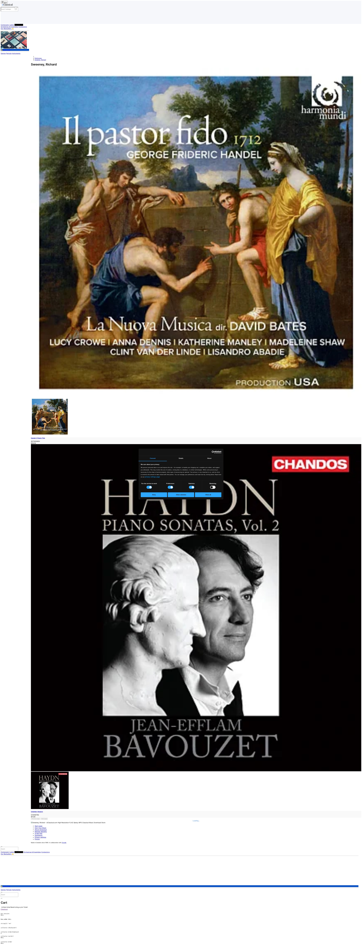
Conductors (22, 27)
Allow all (208, 495)
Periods (9, 53)
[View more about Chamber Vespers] (196, 771)
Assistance (38, 835)
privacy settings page (152, 477)
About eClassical (41, 830)
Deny (154, 495)
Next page (44, 818)
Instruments (16, 53)
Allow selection (181, 495)
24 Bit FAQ (38, 833)
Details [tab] (181, 458)
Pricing (37, 839)
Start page (38, 826)
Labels (11, 25)
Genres (3, 53)
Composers (5, 25)
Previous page (35, 818)
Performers (19, 25)
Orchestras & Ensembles (9, 27)
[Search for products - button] (16, 8)
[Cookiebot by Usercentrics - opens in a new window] (213, 452)
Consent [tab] (153, 458)
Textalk (64, 842)
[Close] (1, 846)
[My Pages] (4, 21)
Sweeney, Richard (40, 60)
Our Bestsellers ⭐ (7, 29)
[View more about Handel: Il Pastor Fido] (196, 397)
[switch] (170, 487)
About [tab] (209, 458)
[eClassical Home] (16, 5)
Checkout (4, 909)
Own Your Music (40, 828)
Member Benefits (41, 832)
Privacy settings (40, 837)
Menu (5, 2)
